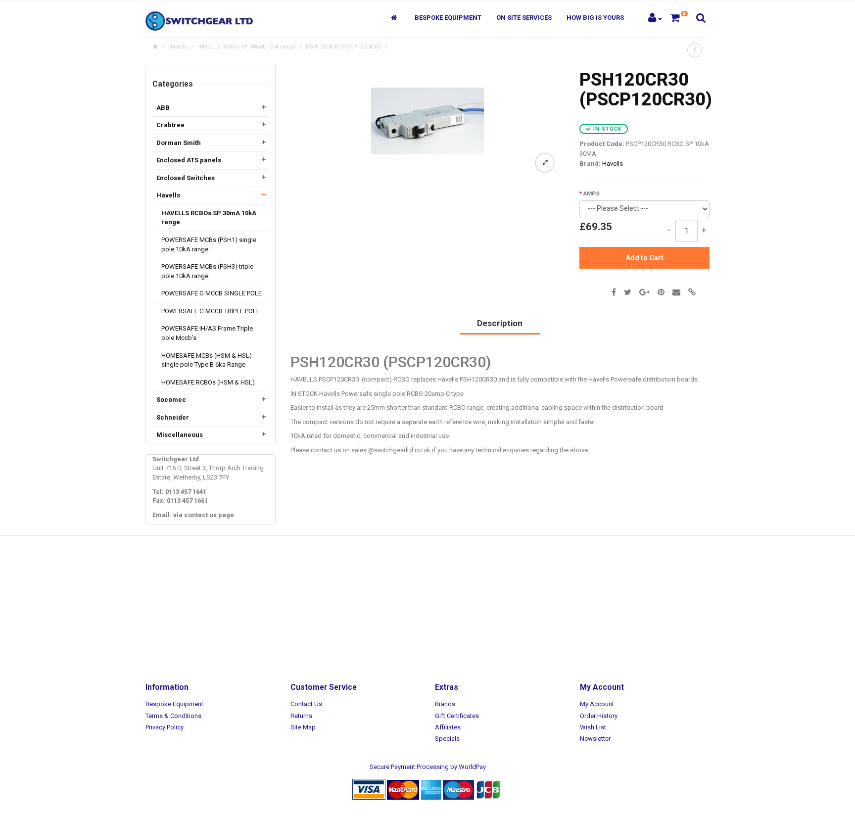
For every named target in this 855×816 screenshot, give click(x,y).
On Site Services (524, 17)
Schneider (172, 417)
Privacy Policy (164, 727)
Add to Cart (645, 258)
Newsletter (595, 738)
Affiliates (448, 727)
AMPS (591, 193)
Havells (177, 47)
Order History (599, 716)
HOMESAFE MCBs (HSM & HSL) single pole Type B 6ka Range (206, 360)
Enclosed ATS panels (188, 160)
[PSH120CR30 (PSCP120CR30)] (427, 120)
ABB (163, 107)
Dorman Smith (178, 142)
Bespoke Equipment (448, 17)
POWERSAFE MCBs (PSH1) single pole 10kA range (208, 244)
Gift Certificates (457, 716)
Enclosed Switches (185, 178)
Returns (301, 716)
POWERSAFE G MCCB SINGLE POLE (211, 293)
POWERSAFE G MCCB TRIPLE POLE (210, 311)
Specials (447, 738)
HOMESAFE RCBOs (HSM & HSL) (208, 382)
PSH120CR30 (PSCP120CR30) (343, 47)
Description (499, 323)
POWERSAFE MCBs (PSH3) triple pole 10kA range (207, 271)
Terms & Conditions (173, 716)
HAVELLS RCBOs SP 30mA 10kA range (246, 47)
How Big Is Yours (595, 17)
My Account (597, 704)
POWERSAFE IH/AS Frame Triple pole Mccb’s (207, 333)
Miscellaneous (179, 434)
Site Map (303, 727)
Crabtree (170, 125)
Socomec (171, 399)
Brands (445, 704)
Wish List (593, 727)
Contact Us (306, 704)
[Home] (395, 17)
